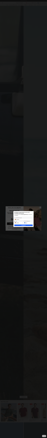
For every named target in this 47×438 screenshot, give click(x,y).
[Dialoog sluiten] (32, 211)
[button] (23, 219)
